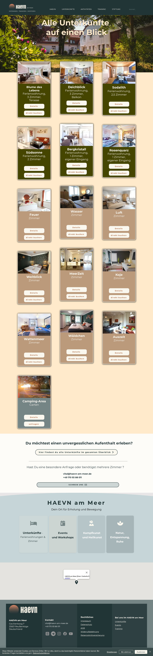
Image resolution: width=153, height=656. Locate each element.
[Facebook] (65, 633)
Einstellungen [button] (112, 652)
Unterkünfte (120, 621)
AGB (83, 628)
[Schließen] (150, 652)
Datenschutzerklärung (41, 653)
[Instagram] (59, 633)
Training (118, 629)
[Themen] (47, 633)
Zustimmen (141, 652)
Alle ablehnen (126, 652)
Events (118, 625)
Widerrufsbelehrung (90, 632)
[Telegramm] (53, 633)
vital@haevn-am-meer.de (77, 474)
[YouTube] (70, 633)
